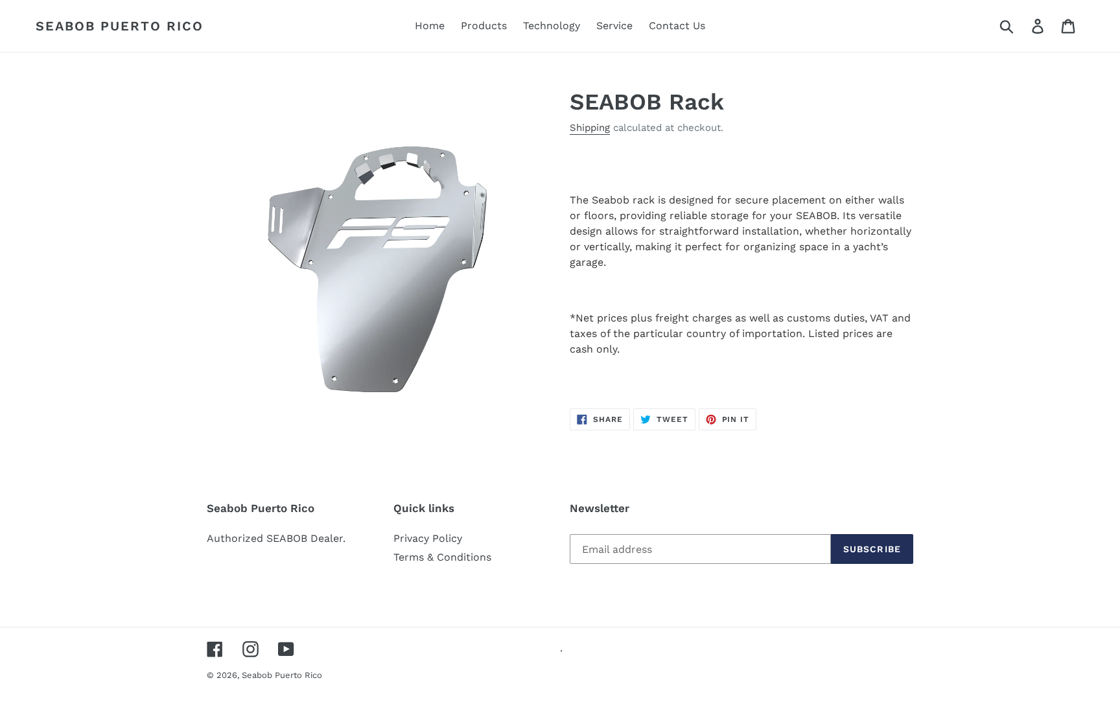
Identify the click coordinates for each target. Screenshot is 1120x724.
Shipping (590, 128)
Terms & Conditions (442, 557)
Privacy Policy (427, 538)
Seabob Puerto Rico (120, 26)
